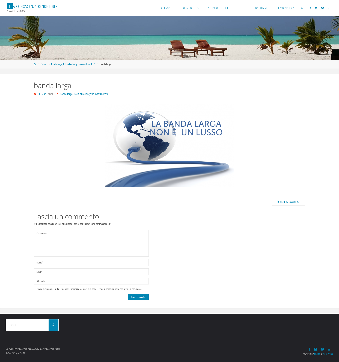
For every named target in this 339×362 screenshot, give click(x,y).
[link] (302, 8)
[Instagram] (316, 8)
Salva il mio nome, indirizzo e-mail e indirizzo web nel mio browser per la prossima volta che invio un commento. (89, 289)
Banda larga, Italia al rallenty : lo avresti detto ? (73, 64)
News (43, 64)
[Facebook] (310, 8)
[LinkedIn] (329, 8)
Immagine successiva (288, 201)
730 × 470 (42, 94)
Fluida (317, 353)
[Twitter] (322, 8)
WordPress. (327, 353)
